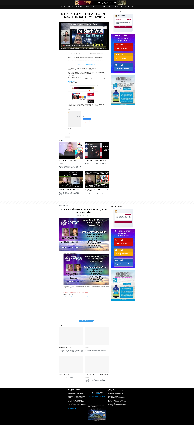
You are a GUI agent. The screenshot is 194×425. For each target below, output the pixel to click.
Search (121, 6)
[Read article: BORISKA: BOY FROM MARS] (71, 364)
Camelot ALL (63, 205)
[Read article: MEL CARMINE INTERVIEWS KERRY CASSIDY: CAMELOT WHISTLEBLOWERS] (71, 150)
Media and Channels (66, 6)
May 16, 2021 (79, 20)
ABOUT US (95, 6)
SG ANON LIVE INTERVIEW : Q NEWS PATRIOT (96, 160)
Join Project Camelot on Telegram (87, 320)
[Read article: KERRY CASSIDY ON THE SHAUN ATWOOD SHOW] (97, 336)
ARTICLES (67, 205)
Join (153, 2)
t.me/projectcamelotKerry (97, 393)
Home (60, 205)
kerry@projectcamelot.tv (72, 408)
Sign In (161, 2)
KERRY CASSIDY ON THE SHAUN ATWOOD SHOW (97, 346)
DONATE (103, 6)
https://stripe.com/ (71, 81)
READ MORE (70, 409)
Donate (157, 2)
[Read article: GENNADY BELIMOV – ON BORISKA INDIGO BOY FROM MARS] (97, 364)
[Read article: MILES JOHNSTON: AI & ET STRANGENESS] (71, 179)
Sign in (79, 64)
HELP (115, 6)
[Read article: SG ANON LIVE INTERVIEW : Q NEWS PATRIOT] (97, 150)
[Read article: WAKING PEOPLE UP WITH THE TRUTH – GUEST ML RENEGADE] (97, 179)
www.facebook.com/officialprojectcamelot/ (97, 396)
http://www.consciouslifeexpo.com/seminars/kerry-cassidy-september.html (77, 296)
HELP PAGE (166, 2)
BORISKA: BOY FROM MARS (65, 374)
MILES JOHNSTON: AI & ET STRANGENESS (69, 189)
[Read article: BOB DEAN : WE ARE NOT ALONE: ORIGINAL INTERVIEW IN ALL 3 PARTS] (71, 336)
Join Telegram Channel (124, 26)
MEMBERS (88, 6)
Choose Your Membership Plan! (90, 64)
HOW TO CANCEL (129, 6)
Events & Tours (78, 6)
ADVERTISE (109, 6)
